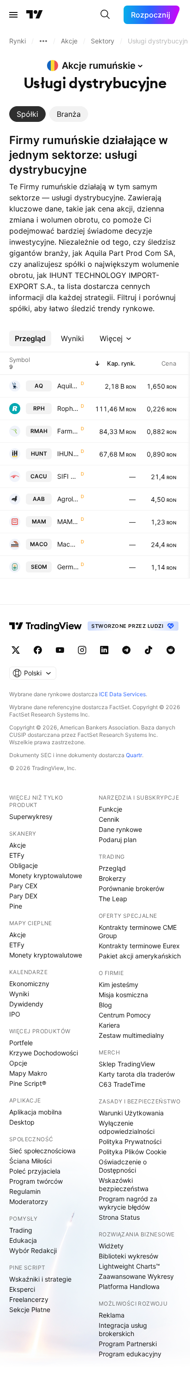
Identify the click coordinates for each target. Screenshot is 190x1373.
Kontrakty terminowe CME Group (138, 931)
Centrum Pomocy (125, 1015)
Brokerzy (112, 878)
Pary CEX (23, 886)
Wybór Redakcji (33, 1250)
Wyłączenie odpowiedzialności (126, 1127)
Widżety (111, 1246)
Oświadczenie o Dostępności (123, 1166)
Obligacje (23, 865)
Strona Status (119, 1217)
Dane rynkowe (120, 829)
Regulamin (25, 1191)
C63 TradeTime (122, 1084)
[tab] (27, 114)
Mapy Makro (28, 1073)
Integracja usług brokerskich (123, 1329)
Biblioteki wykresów (128, 1256)
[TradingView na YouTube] (59, 650)
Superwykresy (31, 816)
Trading (20, 1230)
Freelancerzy (28, 1299)
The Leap (113, 899)
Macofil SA (68, 544)
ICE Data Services (122, 694)
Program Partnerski (128, 1344)
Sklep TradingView (127, 1064)
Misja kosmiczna (123, 995)
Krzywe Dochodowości (43, 1053)
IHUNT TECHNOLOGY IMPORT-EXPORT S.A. (68, 454)
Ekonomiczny (29, 984)
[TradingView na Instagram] (82, 650)
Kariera (109, 1025)
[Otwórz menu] (13, 15)
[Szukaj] (105, 15)
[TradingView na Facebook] (37, 650)
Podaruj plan (118, 839)
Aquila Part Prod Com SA (68, 386)
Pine (15, 906)
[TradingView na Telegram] (126, 650)
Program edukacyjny (130, 1354)
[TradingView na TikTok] (148, 650)
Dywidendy (26, 1004)
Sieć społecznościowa (42, 1151)
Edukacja (23, 1240)
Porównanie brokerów (131, 888)
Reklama (112, 1315)
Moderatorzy (28, 1201)
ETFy (16, 855)
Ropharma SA (68, 408)
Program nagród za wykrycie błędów (128, 1203)
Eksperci (22, 1289)
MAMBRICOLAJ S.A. (68, 521)
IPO (14, 1014)
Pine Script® (27, 1083)
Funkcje (110, 809)
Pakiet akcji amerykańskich (140, 956)
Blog (105, 1005)
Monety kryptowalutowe (45, 875)
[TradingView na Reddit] (170, 650)
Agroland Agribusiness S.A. (68, 499)
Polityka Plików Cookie (132, 1152)
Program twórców (36, 1181)
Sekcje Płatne (29, 1309)
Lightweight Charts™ (129, 1266)
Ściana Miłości (30, 1161)
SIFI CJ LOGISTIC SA (68, 476)
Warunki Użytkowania (131, 1113)
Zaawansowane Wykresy (136, 1276)
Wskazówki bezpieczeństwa (123, 1184)
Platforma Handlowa (129, 1286)
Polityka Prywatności (130, 1141)
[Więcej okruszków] (43, 41)
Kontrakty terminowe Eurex (139, 946)
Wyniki (19, 994)
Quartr (134, 755)
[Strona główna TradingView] (34, 14)
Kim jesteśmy (118, 984)
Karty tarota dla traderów (137, 1074)
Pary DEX (23, 896)
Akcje (17, 845)
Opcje (18, 1063)
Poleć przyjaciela (34, 1171)
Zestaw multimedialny (131, 1035)
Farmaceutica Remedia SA (68, 431)
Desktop (22, 1122)
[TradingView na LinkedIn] (104, 650)
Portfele (21, 1043)
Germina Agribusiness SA (68, 567)
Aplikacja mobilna (35, 1112)
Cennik (109, 819)
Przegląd (112, 868)
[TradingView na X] (15, 650)
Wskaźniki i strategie (40, 1279)
